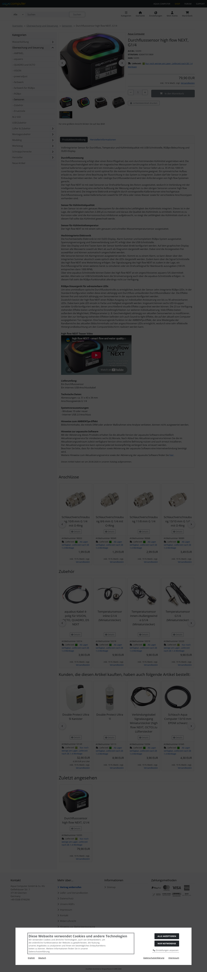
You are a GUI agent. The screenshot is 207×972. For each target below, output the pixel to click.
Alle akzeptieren (167, 936)
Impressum (173, 958)
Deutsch (42, 958)
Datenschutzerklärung (153, 958)
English (31, 958)
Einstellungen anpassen (167, 950)
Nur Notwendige (167, 943)
